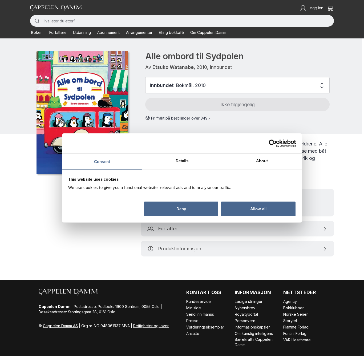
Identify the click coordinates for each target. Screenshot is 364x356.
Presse (192, 320)
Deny (181, 208)
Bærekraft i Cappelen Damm (254, 342)
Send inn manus (200, 314)
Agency (290, 301)
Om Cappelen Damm (208, 32)
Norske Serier (295, 314)
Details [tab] (182, 161)
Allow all (258, 208)
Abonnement (108, 32)
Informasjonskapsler (252, 327)
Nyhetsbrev (245, 308)
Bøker (36, 32)
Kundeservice (198, 301)
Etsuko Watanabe (173, 67)
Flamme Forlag (296, 327)
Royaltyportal (246, 314)
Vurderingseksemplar (205, 327)
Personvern (245, 320)
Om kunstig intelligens (254, 333)
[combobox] (182, 21)
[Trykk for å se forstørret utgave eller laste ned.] (82, 112)
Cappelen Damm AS (60, 325)
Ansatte (192, 333)
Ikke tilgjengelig (237, 104)
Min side (193, 308)
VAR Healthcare (297, 340)
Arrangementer (139, 32)
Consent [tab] (102, 161)
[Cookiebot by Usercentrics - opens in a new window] (272, 143)
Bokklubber (293, 308)
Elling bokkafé (171, 32)
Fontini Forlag (294, 333)
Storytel (290, 320)
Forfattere (58, 32)
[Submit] (36, 21)
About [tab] (262, 161)
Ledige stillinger (248, 301)
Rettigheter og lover (151, 325)
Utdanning (82, 32)
